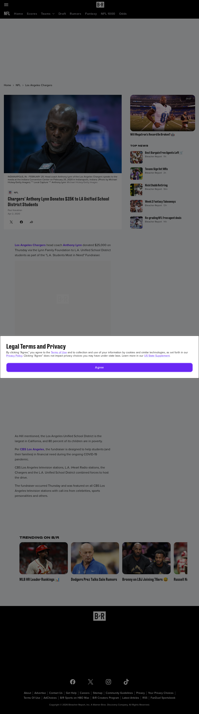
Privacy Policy (14, 355)
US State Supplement (157, 355)
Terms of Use (59, 352)
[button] (99, 367)
